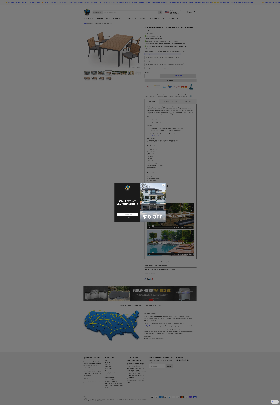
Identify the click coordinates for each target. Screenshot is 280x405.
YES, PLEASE (127, 214)
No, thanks (127, 217)
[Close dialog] (163, 185)
